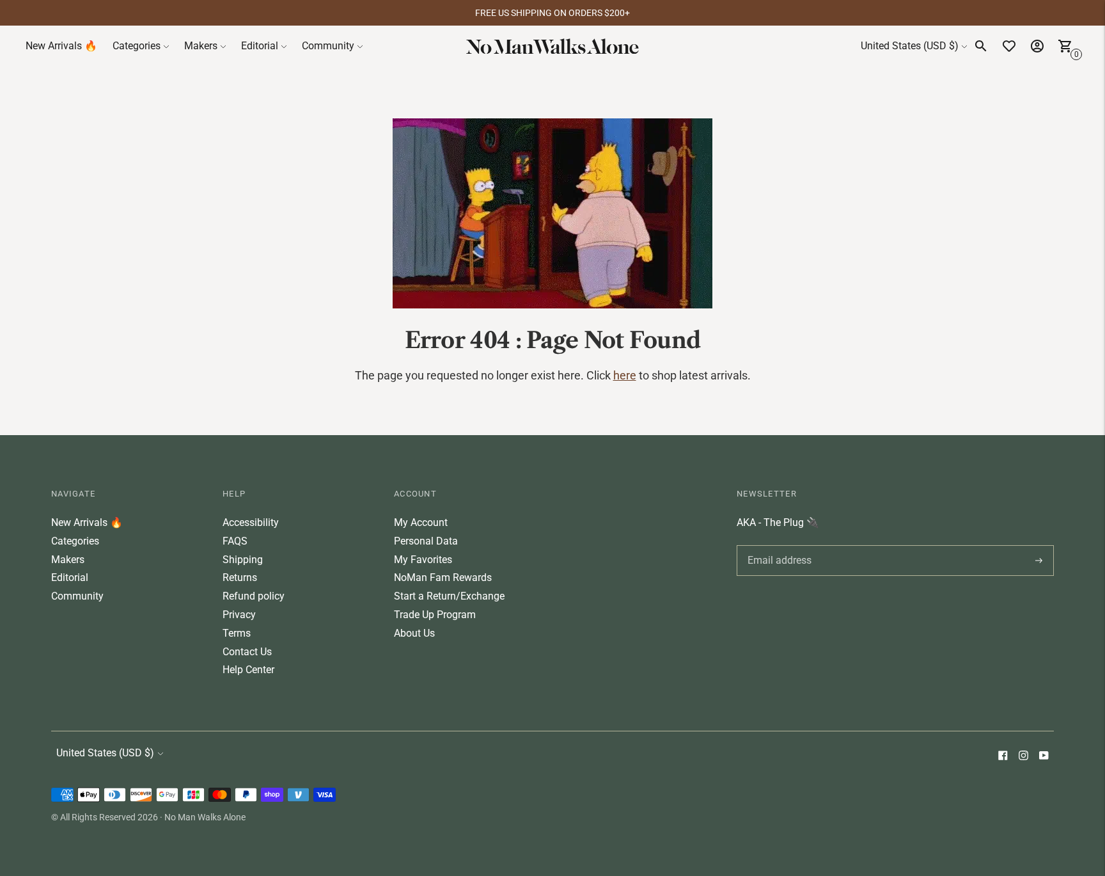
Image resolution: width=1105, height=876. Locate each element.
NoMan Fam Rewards (443, 577)
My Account (421, 522)
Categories (137, 46)
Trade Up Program (435, 615)
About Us (414, 633)
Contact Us (247, 652)
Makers (200, 46)
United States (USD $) (910, 46)
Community (328, 46)
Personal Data (426, 541)
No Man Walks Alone (205, 817)
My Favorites (423, 559)
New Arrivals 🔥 (61, 46)
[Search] (981, 46)
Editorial (259, 46)
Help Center (248, 670)
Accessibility (251, 522)
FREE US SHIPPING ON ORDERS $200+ (552, 13)
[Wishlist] (1009, 46)
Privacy (239, 615)
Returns (240, 577)
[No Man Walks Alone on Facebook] (1002, 757)
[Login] (1037, 46)
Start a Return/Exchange (449, 596)
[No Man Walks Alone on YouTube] (1043, 757)
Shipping (243, 559)
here (624, 375)
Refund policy (254, 596)
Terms (237, 633)
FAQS (235, 541)
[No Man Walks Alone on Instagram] (1023, 757)
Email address (777, 545)
